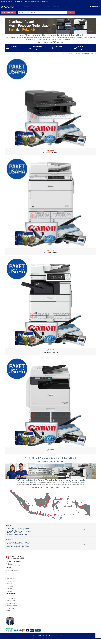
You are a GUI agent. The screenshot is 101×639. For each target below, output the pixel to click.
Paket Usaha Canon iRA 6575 (50, 252)
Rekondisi (93, 53)
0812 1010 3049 (10, 628)
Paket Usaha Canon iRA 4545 (50, 352)
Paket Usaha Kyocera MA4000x (50, 152)
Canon (64, 53)
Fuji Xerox (70, 53)
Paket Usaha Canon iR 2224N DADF (50, 452)
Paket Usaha (85, 53)
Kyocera (78, 53)
